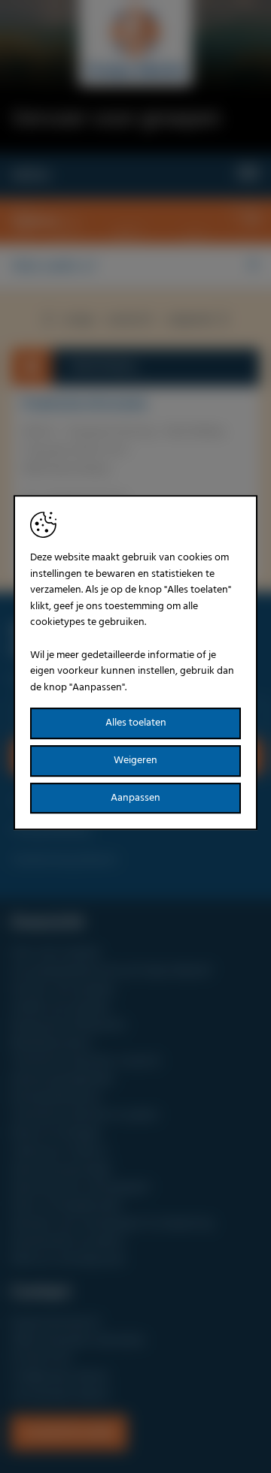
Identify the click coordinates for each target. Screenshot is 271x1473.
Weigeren (135, 760)
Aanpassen (135, 798)
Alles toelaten (135, 723)
